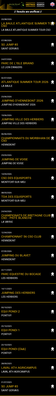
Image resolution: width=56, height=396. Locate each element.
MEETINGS (30, 5)
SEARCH (40, 5)
